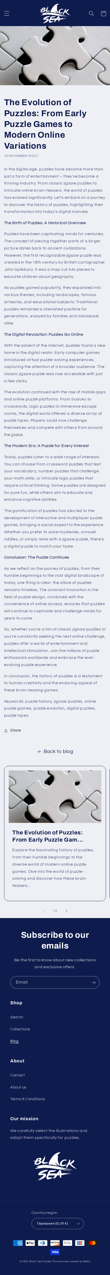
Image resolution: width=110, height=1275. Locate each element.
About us (18, 1087)
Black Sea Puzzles (40, 1261)
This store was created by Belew (71, 1261)
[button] (7, 13)
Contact (17, 1075)
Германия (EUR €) (52, 1223)
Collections (20, 1029)
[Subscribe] (94, 982)
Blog (14, 1041)
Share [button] (15, 730)
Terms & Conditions (27, 1099)
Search (16, 1017)
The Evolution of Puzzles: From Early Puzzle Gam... (47, 836)
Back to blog (58, 751)
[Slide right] (66, 911)
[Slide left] (43, 911)
